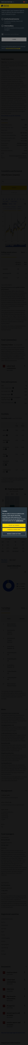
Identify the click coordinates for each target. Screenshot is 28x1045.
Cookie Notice (19, 521)
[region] (14, 522)
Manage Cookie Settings (14, 534)
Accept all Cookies (14, 525)
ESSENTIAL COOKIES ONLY (14, 529)
